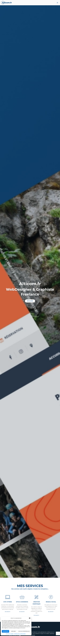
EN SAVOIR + (7, 611)
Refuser (13, 631)
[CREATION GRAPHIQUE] (36, 596)
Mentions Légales (9, 633)
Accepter (5, 631)
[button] (29, 618)
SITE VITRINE (7, 602)
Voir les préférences (24, 631)
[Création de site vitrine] (8, 596)
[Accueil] (6, 2)
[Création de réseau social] (51, 596)
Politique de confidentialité (20, 633)
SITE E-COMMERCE (22, 602)
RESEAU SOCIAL (51, 602)
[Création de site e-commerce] (22, 596)
